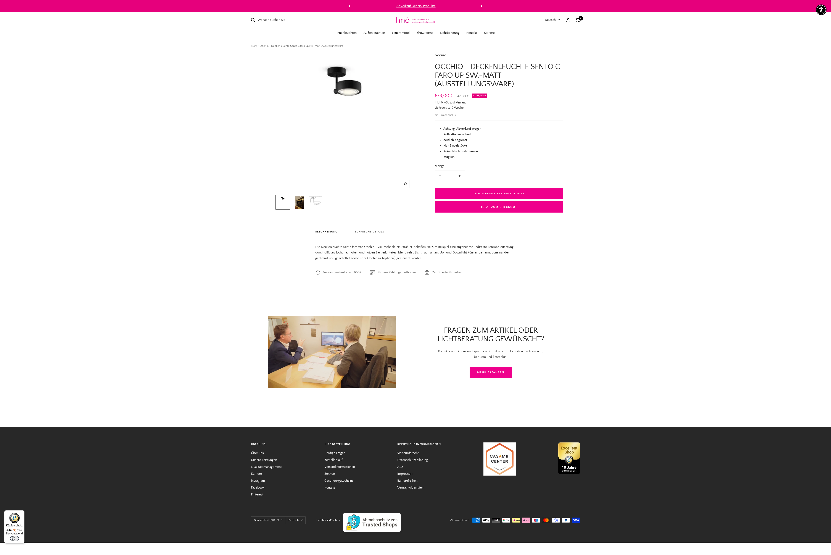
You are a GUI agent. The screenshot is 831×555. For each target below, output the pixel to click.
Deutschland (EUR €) (266, 520)
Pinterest (257, 494)
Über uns (257, 453)
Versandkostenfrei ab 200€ (342, 272)
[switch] (14, 538)
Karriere (489, 33)
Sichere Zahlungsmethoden (397, 272)
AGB (400, 467)
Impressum (405, 474)
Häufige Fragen (334, 453)
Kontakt (471, 33)
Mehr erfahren (490, 372)
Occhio (441, 55)
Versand (461, 102)
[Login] (568, 20)
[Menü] (21, 513)
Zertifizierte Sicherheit (447, 272)
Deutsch (550, 20)
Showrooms (425, 33)
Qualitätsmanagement (266, 467)
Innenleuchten (347, 33)
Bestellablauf (333, 460)
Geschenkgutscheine (339, 480)
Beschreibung (326, 231)
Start (254, 45)
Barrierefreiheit (407, 480)
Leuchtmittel (401, 33)
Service (329, 474)
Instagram (258, 480)
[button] (821, 9)
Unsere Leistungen (264, 460)
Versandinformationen (339, 467)
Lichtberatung (449, 33)
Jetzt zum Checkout (499, 206)
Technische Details (368, 231)
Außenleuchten (374, 33)
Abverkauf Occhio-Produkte (416, 6)
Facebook (257, 487)
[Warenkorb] (577, 20)
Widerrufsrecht (408, 453)
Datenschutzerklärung (412, 460)
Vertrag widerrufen (410, 487)
